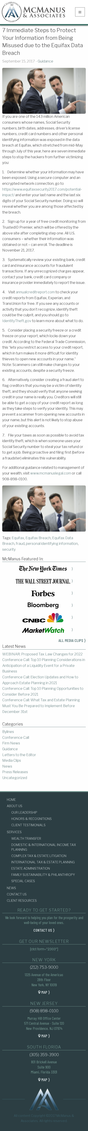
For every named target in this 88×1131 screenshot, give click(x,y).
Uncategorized (14, 778)
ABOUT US (14, 806)
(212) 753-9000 (44, 967)
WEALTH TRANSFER (26, 838)
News (7, 766)
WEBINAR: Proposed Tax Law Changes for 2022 (42, 654)
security (9, 549)
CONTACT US (17, 894)
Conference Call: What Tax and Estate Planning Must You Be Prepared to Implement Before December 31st (41, 706)
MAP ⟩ (45, 992)
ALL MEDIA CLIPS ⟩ (72, 640)
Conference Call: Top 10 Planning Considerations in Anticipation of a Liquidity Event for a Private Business (43, 665)
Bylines (8, 732)
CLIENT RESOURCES (22, 900)
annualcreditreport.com (35, 292)
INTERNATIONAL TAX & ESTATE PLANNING (43, 862)
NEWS (11, 888)
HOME (11, 799)
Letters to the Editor (19, 755)
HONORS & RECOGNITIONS (31, 819)
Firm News (11, 743)
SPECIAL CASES (23, 881)
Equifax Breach (38, 538)
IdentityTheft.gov (16, 321)
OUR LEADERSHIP (24, 812)
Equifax (18, 538)
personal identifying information (52, 543)
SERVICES (14, 832)
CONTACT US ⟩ (44, 930)
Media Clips (11, 760)
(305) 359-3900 (44, 1054)
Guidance (45, 61)
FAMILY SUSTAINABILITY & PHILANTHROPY (43, 875)
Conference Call (15, 737)
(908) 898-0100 (44, 1011)
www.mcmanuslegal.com (50, 473)
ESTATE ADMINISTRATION (30, 868)
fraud (20, 543)
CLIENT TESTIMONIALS (28, 825)
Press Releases (15, 772)
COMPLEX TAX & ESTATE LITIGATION (38, 856)
